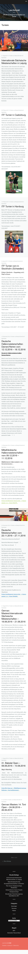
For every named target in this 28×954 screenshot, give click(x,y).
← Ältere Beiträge (6, 861)
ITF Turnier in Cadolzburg (13, 114)
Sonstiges (14, 906)
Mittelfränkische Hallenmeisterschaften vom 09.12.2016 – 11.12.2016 (12, 454)
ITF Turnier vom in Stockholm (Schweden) (12, 267)
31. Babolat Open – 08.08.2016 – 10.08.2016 (13, 764)
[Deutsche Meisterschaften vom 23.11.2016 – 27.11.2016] (14, 520)
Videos (14, 910)
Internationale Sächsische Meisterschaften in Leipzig (14, 62)
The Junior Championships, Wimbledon (14, 886)
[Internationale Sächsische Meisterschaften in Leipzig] (14, 51)
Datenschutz (16, 945)
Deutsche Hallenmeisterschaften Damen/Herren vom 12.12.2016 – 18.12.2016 (13, 345)
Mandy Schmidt (18, 55)
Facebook (4, 945)
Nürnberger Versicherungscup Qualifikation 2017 (14, 895)
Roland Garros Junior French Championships (14, 891)
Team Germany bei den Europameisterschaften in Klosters (14, 882)
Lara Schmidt (14, 10)
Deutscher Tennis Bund (14, 933)
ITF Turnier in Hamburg (12, 206)
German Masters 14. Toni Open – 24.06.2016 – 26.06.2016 (13, 807)
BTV (14, 930)
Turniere (11, 55)
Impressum (9, 945)
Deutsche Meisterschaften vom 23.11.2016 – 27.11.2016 (13, 532)
